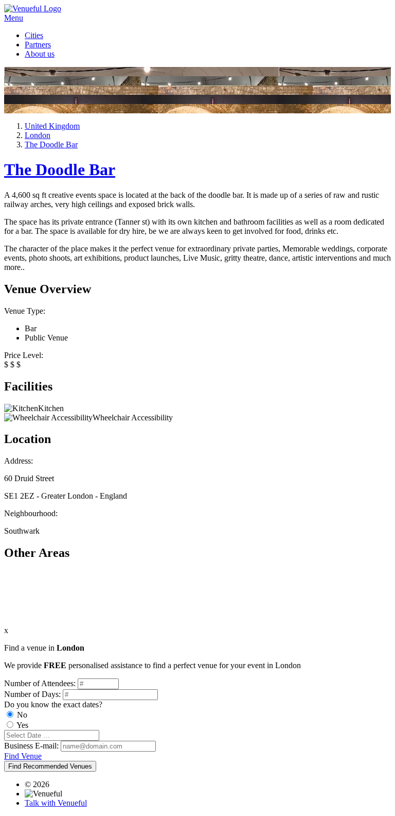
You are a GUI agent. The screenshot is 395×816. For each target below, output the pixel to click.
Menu (13, 17)
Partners (38, 44)
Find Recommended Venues (50, 766)
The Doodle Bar (59, 169)
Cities (34, 35)
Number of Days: (32, 694)
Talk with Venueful (56, 802)
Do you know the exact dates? (53, 704)
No (22, 714)
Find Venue (23, 756)
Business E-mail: (31, 745)
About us (40, 53)
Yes (22, 725)
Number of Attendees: (40, 683)
